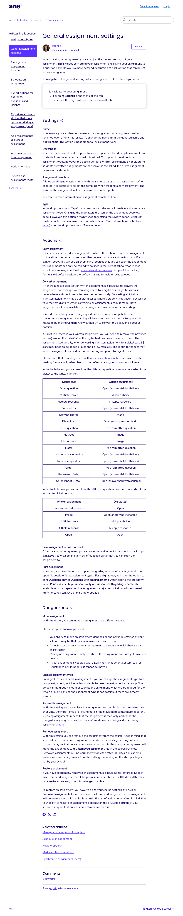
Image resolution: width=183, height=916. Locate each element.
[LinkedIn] (54, 814)
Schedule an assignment (18, 82)
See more (15, 187)
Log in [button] (167, 6)
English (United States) (157, 908)
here (114, 197)
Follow (138, 46)
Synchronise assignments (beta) (22, 178)
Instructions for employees (31, 20)
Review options (52, 845)
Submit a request (149, 6)
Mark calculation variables (58, 852)
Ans (11, 20)
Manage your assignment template (19, 66)
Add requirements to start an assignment (22, 140)
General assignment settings (23, 51)
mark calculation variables (96, 270)
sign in (53, 888)
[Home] (16, 6)
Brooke (56, 46)
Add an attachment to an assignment (22, 155)
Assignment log (20, 166)
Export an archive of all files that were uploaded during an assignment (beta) (23, 120)
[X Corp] (49, 814)
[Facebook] (44, 814)
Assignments (56, 20)
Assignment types (22, 39)
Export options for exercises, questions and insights (22, 99)
